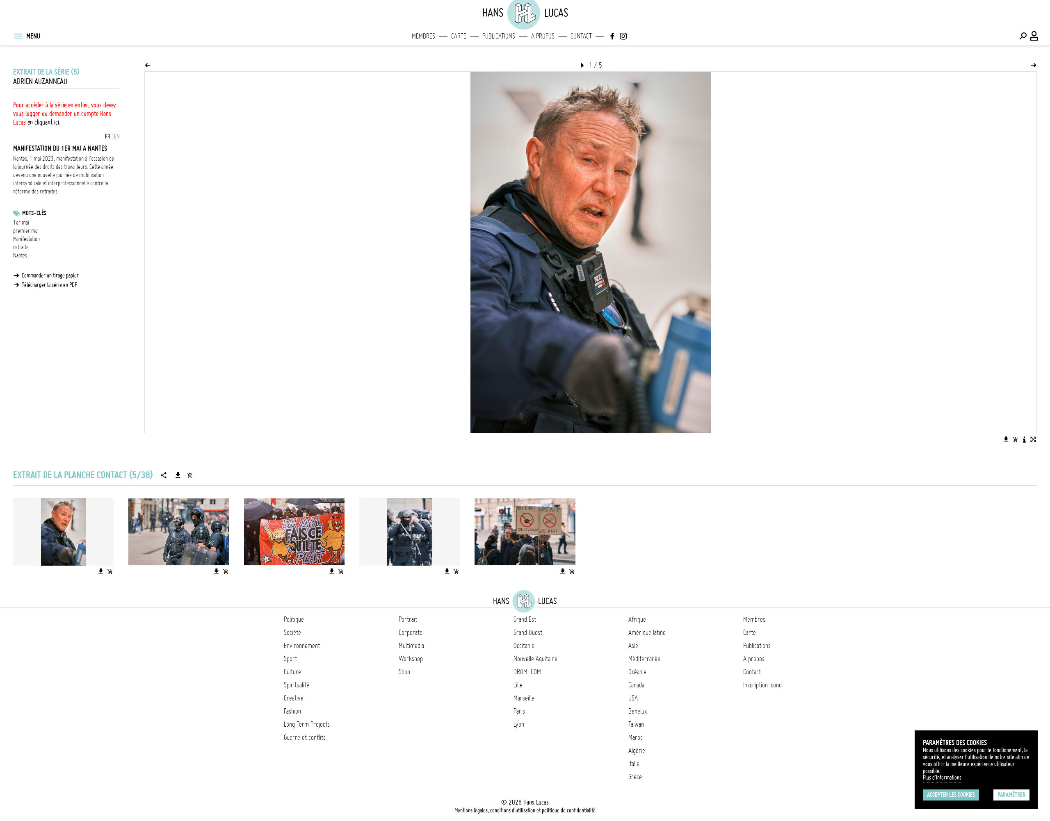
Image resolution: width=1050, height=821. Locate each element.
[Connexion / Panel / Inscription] (1034, 36)
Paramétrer (1011, 794)
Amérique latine (647, 632)
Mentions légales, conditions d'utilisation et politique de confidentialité (525, 810)
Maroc (635, 737)
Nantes (20, 255)
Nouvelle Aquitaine (535, 659)
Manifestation (26, 239)
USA (633, 698)
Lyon (519, 724)
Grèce (635, 777)
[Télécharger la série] (178, 475)
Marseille (524, 698)
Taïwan (636, 724)
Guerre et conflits (305, 737)
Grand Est (525, 619)
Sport (290, 659)
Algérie (636, 750)
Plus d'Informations (942, 777)
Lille (518, 685)
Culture (292, 672)
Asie (633, 645)
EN (117, 136)
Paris (519, 711)
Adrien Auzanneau (40, 81)
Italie (633, 764)
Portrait (408, 619)
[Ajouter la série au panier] (189, 475)
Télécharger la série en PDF (49, 285)
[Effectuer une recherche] (1023, 36)
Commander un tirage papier (50, 275)
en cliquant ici (43, 122)
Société (292, 632)
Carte (458, 36)
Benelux (637, 711)
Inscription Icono (762, 685)
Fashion (292, 711)
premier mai (26, 230)
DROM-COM (527, 672)
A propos (543, 36)
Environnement (302, 645)
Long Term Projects (307, 724)
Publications (498, 36)
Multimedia (411, 645)
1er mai (21, 222)
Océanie (637, 672)
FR (107, 136)
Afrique (637, 619)
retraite (21, 247)
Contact (581, 36)
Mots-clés (34, 213)
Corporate (410, 632)
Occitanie (524, 645)
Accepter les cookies (951, 794)
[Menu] (18, 36)
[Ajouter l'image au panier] (1015, 439)
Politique (294, 619)
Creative (294, 698)
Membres (423, 36)
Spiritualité (296, 685)
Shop (404, 672)
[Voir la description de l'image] (1024, 439)
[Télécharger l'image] (1006, 439)
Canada (636, 685)
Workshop (411, 659)
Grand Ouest (528, 632)
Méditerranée (644, 659)
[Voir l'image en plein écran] (1033, 439)
